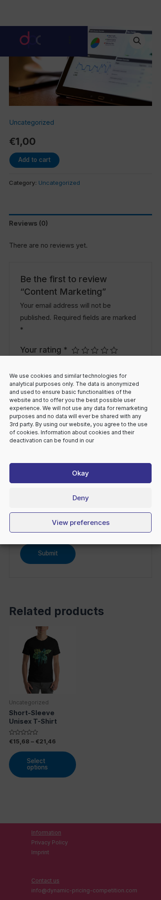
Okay (80, 473)
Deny (80, 498)
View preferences (81, 522)
